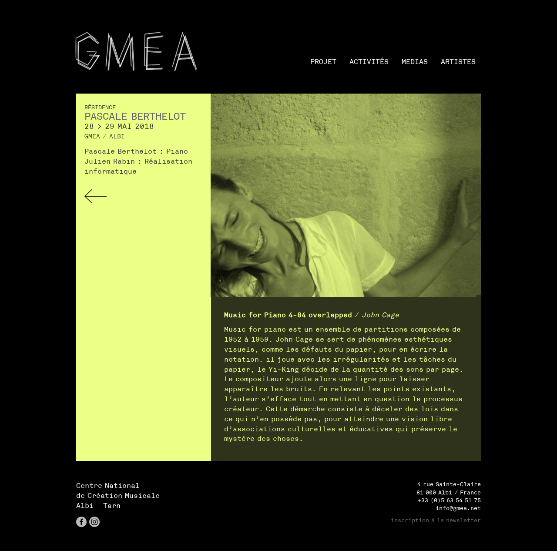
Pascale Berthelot (135, 116)
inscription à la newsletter (436, 520)
